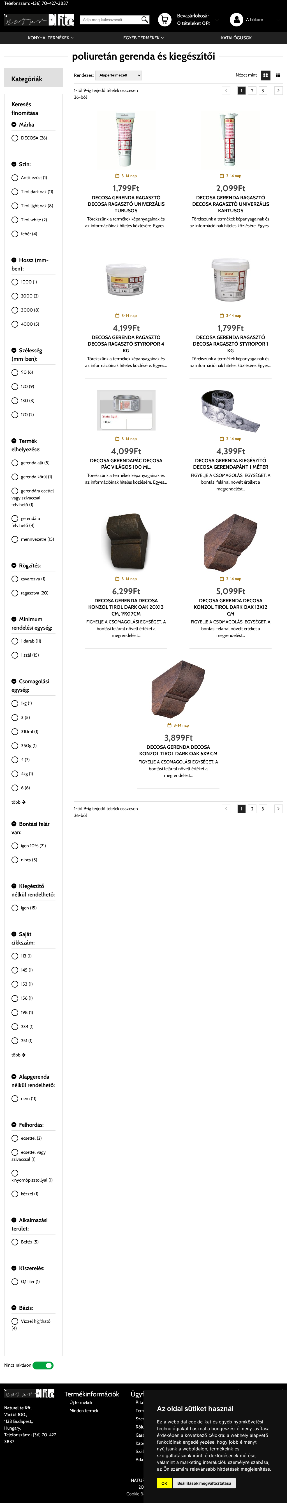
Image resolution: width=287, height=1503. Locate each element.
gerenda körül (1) (36, 476)
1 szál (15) (30, 655)
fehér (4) (29, 233)
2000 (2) (30, 296)
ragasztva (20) (34, 593)
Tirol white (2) (34, 219)
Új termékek (81, 1402)
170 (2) (27, 414)
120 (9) (27, 386)
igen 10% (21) (33, 845)
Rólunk (142, 1427)
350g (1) (29, 745)
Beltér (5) (30, 1242)
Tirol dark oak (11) (37, 191)
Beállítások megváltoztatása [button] (204, 1483)
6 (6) (25, 787)
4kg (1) (27, 773)
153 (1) (27, 984)
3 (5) (25, 717)
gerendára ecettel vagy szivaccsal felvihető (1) (32, 497)
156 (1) (27, 998)
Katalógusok (236, 37)
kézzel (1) (29, 1193)
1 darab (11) (31, 641)
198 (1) (27, 1012)
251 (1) (27, 1040)
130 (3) (27, 400)
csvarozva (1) (33, 579)
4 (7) (25, 759)
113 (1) (26, 956)
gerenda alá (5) (35, 462)
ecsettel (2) (31, 1138)
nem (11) (28, 1098)
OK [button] (164, 1483)
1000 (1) (29, 282)
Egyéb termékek (141, 37)
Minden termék (84, 1410)
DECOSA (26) (34, 138)
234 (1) (27, 1026)
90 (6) (27, 372)
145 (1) (27, 970)
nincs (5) (29, 859)
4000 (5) (30, 324)
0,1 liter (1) (30, 1281)
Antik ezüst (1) (34, 177)
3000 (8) (30, 310)
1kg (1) (26, 703)
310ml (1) (29, 731)
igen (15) (29, 908)
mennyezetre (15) (37, 539)
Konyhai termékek (48, 37)
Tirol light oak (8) (37, 205)
